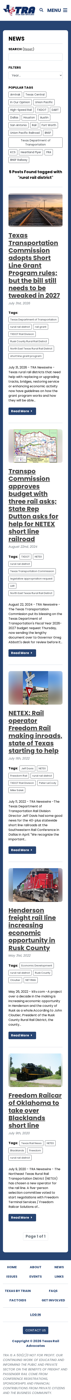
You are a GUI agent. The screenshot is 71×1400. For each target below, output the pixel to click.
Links (59, 1276)
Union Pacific (44, 102)
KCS (13, 152)
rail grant (40, 326)
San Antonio (18, 125)
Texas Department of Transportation (35, 142)
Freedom (35, 1150)
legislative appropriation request (31, 578)
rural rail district (20, 326)
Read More (20, 411)
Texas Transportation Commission (32, 571)
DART (55, 110)
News (59, 1267)
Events (35, 1276)
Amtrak (15, 94)
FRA (48, 152)
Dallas (14, 117)
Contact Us (35, 1330)
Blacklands (17, 1150)
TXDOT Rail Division (22, 334)
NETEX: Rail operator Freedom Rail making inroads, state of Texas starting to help (35, 732)
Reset (28, 49)
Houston (29, 117)
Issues (11, 1276)
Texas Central (35, 94)
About (35, 1267)
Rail (34, 125)
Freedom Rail (18, 775)
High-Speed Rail (21, 110)
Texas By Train (18, 1291)
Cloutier (15, 980)
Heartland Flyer (31, 152)
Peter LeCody (47, 783)
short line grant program (26, 356)
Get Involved (53, 1300)
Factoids (17, 1300)
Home (12, 1267)
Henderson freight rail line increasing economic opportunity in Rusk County (32, 929)
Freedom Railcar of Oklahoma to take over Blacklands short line (35, 1110)
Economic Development (36, 965)
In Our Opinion (20, 102)
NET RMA (30, 980)
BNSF (48, 133)
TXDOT (42, 110)
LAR (12, 586)
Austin (44, 117)
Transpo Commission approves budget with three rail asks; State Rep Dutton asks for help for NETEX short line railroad (33, 505)
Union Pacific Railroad (25, 133)
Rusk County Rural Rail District (28, 341)
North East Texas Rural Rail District (31, 348)
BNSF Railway (18, 160)
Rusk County (42, 972)
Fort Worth (49, 125)
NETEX (38, 556)
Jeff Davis (27, 768)
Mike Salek (16, 790)
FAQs (53, 1291)
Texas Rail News (31, 1143)
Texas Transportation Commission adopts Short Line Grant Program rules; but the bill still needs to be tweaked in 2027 (34, 265)
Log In (35, 1314)
